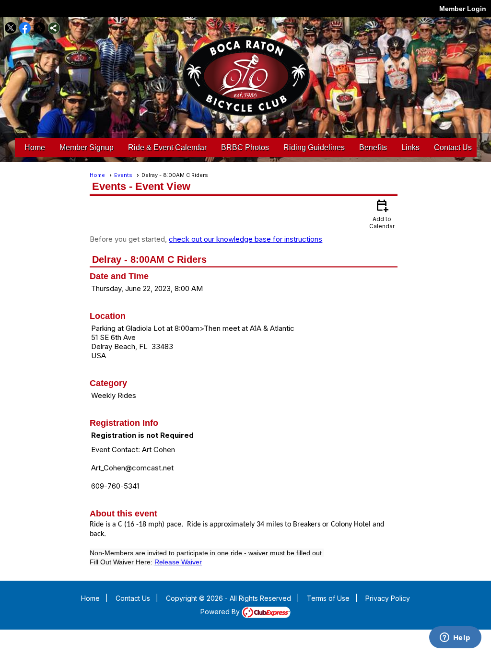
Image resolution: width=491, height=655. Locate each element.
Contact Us (453, 147)
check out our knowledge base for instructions (245, 239)
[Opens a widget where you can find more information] (455, 638)
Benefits (373, 147)
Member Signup (86, 147)
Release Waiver (178, 562)
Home (34, 147)
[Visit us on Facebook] (25, 28)
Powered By (221, 612)
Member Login (462, 8)
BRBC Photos (245, 147)
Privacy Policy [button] (387, 598)
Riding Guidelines (314, 147)
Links (410, 147)
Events (123, 175)
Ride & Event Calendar (167, 147)
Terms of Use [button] (328, 598)
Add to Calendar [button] (382, 214)
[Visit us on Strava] (40, 28)
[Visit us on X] (11, 28)
